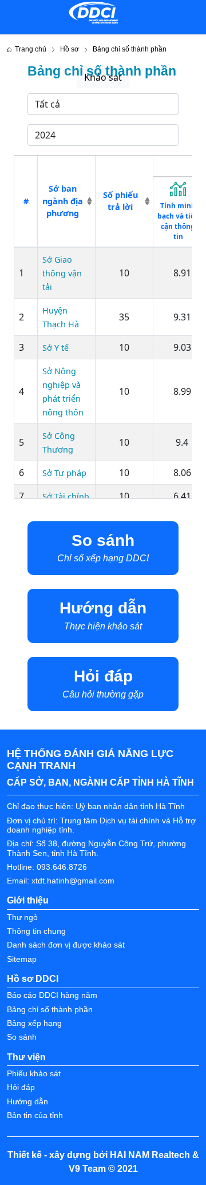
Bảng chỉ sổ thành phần (50, 1009)
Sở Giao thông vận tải (62, 273)
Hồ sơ (69, 49)
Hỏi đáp (21, 1087)
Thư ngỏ (22, 917)
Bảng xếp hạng (34, 1023)
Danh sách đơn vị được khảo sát (66, 945)
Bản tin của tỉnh (35, 1115)
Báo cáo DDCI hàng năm (52, 995)
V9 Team (87, 1169)
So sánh (22, 1037)
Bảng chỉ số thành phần (130, 49)
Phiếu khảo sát (34, 1073)
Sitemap (22, 959)
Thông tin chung (36, 931)
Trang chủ (28, 49)
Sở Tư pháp (64, 472)
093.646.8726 (62, 867)
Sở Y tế (55, 347)
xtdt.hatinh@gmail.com (72, 881)
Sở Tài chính (65, 496)
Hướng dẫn (27, 1101)
